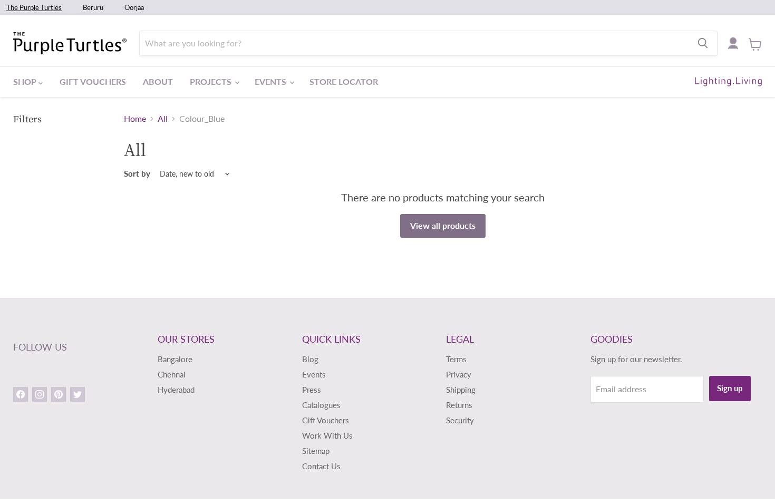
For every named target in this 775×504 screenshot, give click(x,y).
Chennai (172, 374)
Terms (456, 359)
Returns (459, 405)
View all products (443, 225)
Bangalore (175, 359)
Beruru (93, 7)
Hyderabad (176, 389)
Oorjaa (134, 7)
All (163, 118)
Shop (25, 81)
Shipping (461, 389)
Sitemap (316, 450)
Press (311, 389)
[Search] (703, 43)
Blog (310, 359)
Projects (212, 81)
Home (135, 118)
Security (460, 420)
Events (271, 81)
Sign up (730, 388)
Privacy (458, 374)
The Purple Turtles (34, 7)
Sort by (137, 173)
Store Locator (343, 81)
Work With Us (327, 435)
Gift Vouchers (93, 81)
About (158, 81)
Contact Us (321, 466)
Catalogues (321, 405)
